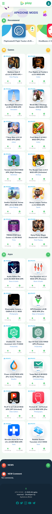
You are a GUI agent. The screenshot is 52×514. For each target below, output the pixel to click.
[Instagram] (26, 503)
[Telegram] (34, 503)
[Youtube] (30, 503)
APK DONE (19, 492)
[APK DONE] (26, 3)
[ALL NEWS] (48, 465)
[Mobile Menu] (3, 3)
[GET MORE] (48, 50)
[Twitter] (22, 503)
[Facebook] (18, 503)
